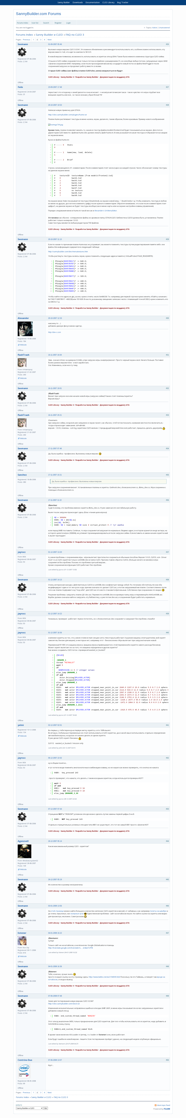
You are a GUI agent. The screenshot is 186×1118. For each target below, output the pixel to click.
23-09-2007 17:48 (55, 87)
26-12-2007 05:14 (55, 841)
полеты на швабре (158, 911)
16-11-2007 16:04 (55, 355)
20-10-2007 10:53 (55, 105)
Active (154, 27)
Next (49, 39)
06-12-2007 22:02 (55, 758)
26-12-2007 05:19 (55, 879)
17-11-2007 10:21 (55, 475)
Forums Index (22, 23)
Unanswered (164, 27)
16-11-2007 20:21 (55, 415)
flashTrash (23, 354)
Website (23, 345)
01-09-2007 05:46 (55, 44)
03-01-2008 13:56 (55, 906)
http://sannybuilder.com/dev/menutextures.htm (68, 251)
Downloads (78, 2)
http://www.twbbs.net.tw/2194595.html (104, 977)
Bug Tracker (122, 2)
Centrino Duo (25, 1059)
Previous (26, 39)
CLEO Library (108, 2)
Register (58, 23)
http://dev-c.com (54, 332)
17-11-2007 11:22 (55, 500)
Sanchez (22, 474)
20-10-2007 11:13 (55, 239)
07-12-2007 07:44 (55, 809)
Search (46, 23)
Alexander (23, 318)
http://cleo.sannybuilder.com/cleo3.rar (64, 1003)
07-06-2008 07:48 (55, 996)
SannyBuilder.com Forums (38, 14)
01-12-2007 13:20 (55, 552)
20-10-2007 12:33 (55, 318)
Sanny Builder (64, 2)
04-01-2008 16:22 (55, 933)
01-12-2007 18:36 (55, 633)
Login (68, 23)
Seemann (23, 44)
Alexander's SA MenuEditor (105, 210)
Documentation (93, 2)
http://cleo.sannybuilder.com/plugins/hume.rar (67, 114)
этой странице (57, 911)
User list (35, 23)
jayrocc (22, 552)
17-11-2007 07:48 (55, 449)
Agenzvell (23, 841)
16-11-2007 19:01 (55, 388)
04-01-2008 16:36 (55, 966)
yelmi (21, 725)
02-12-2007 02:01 (55, 725)
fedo (20, 87)
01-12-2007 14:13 (55, 580)
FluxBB (167, 1108)
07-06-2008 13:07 (55, 1060)
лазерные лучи (77, 913)
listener (22, 932)
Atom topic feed (163, 1105)
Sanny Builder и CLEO (49, 34)
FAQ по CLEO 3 (75, 34)
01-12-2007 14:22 (55, 614)
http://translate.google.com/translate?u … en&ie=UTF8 (70, 948)
